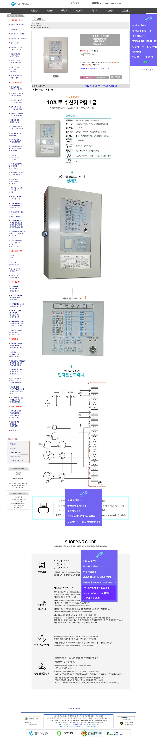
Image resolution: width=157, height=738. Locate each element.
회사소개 (61, 724)
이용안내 (96, 724)
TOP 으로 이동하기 (74, 709)
